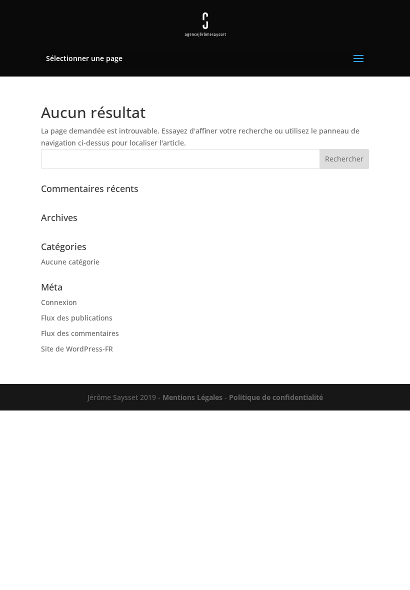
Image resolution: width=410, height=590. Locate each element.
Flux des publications (76, 317)
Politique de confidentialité (276, 397)
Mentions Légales (191, 397)
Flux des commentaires (80, 333)
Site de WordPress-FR (77, 349)
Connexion (59, 302)
